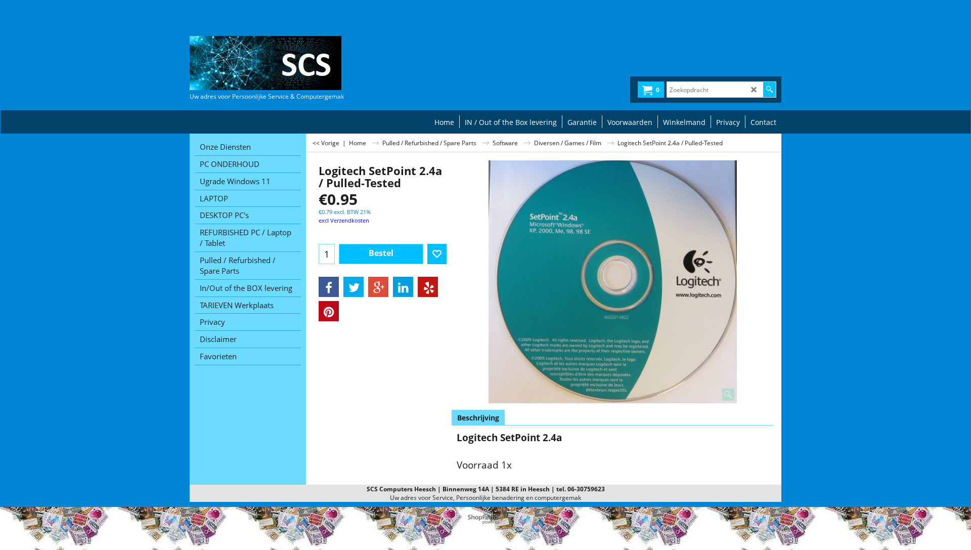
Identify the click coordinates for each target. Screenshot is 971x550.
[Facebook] (329, 287)
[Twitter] (353, 287)
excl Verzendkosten (344, 220)
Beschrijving (478, 417)
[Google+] (378, 287)
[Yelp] (428, 287)
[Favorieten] (437, 254)
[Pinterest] (329, 311)
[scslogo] (265, 63)
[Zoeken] (769, 89)
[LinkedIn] (403, 287)
